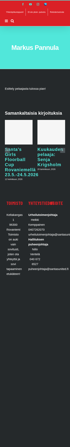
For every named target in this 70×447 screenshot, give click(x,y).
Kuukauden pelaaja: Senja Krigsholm (50, 157)
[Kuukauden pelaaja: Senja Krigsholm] (51, 132)
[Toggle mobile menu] (6, 21)
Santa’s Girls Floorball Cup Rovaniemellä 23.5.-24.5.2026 (21, 162)
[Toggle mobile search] (12, 21)
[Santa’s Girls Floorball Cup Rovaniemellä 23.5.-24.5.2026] (19, 132)
